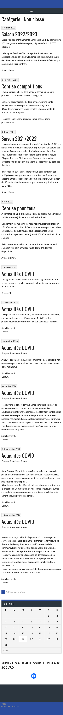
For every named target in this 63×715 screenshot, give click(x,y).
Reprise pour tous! (18, 208)
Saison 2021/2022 (19, 138)
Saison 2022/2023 (19, 34)
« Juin (5, 650)
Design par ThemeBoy (10, 706)
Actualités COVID (17, 274)
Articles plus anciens (13, 592)
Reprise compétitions (21, 86)
